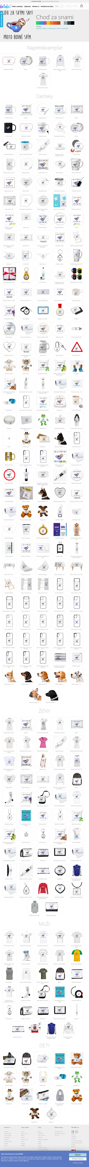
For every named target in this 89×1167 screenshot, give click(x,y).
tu (27, 1160)
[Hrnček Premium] (44, 54)
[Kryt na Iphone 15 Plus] (44, 614)
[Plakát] (78, 212)
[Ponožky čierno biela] (10, 790)
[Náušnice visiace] (27, 827)
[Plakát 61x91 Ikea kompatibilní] (10, 212)
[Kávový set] (10, 249)
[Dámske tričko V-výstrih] (44, 736)
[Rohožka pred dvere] (10, 139)
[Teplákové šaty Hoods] (36, 900)
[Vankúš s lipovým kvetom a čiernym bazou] (61, 358)
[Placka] (27, 54)
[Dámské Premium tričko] (44, 717)
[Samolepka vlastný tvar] (61, 121)
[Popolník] (10, 413)
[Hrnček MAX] (27, 249)
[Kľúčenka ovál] (44, 827)
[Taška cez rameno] (27, 845)
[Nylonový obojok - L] (52, 687)
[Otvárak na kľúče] (61, 504)
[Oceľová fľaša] (44, 267)
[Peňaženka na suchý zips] (61, 845)
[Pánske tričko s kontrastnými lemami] (10, 985)
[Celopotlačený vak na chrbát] (27, 809)
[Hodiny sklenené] (44, 212)
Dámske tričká (8, 1141)
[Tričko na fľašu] (27, 468)
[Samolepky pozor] (78, 340)
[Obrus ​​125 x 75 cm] (10, 559)
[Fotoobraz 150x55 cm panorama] (44, 230)
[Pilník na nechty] (10, 863)
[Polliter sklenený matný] (10, 157)
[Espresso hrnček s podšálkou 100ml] (61, 139)
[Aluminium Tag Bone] (61, 413)
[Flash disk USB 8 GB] (78, 322)
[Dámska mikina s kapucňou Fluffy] (61, 54)
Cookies (73, 1144)
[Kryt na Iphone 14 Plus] (78, 614)
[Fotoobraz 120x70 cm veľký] (78, 486)
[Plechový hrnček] (61, 102)
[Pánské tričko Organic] (44, 930)
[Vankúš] (27, 102)
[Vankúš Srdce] (27, 176)
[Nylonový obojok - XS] (44, 486)
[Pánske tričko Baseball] (78, 949)
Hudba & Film (24, 1139)
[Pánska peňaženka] (78, 967)
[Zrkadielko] (61, 863)
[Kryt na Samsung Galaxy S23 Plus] (27, 650)
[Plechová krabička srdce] (61, 486)
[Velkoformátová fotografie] (44, 395)
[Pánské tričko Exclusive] (61, 930)
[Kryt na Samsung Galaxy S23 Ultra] (44, 650)
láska (44, 28)
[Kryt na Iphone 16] (78, 431)
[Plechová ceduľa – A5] (27, 285)
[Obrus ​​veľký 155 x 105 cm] (78, 559)
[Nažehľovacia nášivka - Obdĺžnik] (10, 230)
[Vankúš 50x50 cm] (44, 157)
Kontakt (75, 6)
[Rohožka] (78, 303)
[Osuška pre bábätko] (44, 1052)
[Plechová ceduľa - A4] (61, 285)
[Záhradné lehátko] (10, 577)
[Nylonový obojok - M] (61, 431)
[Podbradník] (44, 1070)
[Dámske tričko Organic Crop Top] (10, 754)
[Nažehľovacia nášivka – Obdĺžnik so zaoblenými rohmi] (44, 468)
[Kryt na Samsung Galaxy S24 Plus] (61, 632)
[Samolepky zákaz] (10, 468)
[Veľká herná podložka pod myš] (44, 541)
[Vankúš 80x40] (27, 230)
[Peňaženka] (44, 845)
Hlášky (23, 1135)
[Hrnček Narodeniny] (78, 395)
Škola (39, 1131)
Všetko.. (23, 1145)
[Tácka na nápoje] (27, 486)
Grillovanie (40, 1133)
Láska (22, 1131)
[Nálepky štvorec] (27, 157)
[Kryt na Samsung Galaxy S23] (10, 650)
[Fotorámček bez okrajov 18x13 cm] (27, 413)
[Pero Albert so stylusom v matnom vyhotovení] (61, 650)
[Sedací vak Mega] (44, 559)
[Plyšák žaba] (44, 413)
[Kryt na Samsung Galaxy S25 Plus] (27, 632)
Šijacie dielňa (7, 1135)
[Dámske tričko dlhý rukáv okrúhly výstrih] (44, 882)
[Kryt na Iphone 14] (61, 614)
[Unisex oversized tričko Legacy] (10, 736)
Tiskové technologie (76, 1140)
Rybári (39, 1143)
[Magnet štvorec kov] (10, 176)
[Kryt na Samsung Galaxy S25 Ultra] (44, 450)
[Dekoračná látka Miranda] (61, 376)
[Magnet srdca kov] (10, 340)
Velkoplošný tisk (59, 1131)
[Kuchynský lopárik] (10, 486)
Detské (23, 1137)
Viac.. (5, 1145)
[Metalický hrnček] (10, 450)
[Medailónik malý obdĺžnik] (78, 882)
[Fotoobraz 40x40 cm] (78, 194)
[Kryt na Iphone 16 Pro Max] (78, 596)
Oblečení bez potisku (60, 1133)
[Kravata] (78, 1003)
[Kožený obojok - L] (61, 669)
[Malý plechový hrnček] (61, 176)
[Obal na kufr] (61, 541)
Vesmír (39, 1145)
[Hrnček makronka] (78, 285)
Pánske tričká (7, 1133)
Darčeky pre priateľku (43, 1149)
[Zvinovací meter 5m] (78, 985)
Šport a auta (24, 1133)
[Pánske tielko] (10, 967)
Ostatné (23, 1143)
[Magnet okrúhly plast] (78, 468)
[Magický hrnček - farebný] (78, 267)
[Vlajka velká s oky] (10, 194)
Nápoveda (73, 1136)
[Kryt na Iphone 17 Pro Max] (10, 596)
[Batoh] (78, 772)
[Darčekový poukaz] (61, 523)
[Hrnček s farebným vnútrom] (27, 139)
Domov (6, 1143)
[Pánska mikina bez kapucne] (69, 1022)
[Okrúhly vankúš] (61, 322)
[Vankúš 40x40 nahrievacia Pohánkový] (10, 376)
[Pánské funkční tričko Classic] (10, 949)
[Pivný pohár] (44, 340)
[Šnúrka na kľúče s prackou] (61, 468)
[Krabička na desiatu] (44, 303)
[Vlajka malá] (27, 212)
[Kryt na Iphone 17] (61, 577)
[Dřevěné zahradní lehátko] (78, 230)
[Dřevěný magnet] (78, 650)
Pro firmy (57, 1135)
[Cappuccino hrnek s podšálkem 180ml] (61, 267)
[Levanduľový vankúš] (10, 303)
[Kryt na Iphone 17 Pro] (78, 577)
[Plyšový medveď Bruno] (78, 1052)
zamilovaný (51, 28)
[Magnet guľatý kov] (61, 212)
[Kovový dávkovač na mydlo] (27, 376)
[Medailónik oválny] (10, 809)
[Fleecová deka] (61, 157)
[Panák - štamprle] (27, 523)
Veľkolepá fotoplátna (43, 1139)
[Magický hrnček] (44, 121)
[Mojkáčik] (52, 1107)
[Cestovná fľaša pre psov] (78, 413)
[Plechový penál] (27, 1088)
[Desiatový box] (10, 395)
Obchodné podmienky (76, 1142)
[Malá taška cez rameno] (44, 790)
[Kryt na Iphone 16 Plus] (44, 596)
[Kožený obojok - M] (44, 669)
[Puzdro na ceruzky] (44, 1088)
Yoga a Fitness (41, 1135)
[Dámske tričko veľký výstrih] (78, 736)
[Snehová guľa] (10, 322)
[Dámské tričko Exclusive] (27, 736)
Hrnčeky (6, 1131)
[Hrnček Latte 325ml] (78, 157)
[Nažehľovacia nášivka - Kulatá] (44, 194)
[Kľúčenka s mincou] (27, 267)
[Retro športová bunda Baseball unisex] (78, 863)
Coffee (39, 1141)
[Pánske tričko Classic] (78, 54)
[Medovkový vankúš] (44, 358)
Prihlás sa (68, 6)
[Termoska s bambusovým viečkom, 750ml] (44, 376)
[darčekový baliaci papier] (10, 267)
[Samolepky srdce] (44, 176)
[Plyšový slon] (27, 358)
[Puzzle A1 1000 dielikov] (61, 194)
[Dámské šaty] (44, 754)
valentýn (39, 28)
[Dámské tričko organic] (61, 717)
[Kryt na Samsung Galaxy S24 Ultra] (78, 632)
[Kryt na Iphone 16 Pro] (61, 596)
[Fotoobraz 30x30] (61, 230)
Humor (22, 1141)
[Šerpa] (10, 431)
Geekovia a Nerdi (42, 1147)
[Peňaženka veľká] (44, 863)
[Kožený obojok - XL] (78, 669)
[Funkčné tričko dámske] (78, 790)
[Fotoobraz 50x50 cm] (27, 541)
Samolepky (7, 1137)
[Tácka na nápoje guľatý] (44, 322)
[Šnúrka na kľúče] (44, 139)
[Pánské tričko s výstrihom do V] (44, 967)
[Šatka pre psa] (44, 249)
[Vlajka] (78, 102)
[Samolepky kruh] (44, 102)
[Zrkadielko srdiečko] (61, 882)
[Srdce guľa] (61, 395)
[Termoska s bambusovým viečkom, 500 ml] (78, 541)
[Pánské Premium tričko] (27, 930)
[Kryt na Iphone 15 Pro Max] (27, 395)
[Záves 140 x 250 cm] (27, 577)
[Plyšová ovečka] (10, 358)
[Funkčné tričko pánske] (44, 949)
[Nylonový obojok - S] (36, 687)
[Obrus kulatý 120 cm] (61, 559)
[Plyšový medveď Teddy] (27, 504)
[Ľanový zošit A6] (10, 541)
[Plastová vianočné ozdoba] (44, 523)
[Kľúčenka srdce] (61, 249)
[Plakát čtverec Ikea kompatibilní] (61, 450)
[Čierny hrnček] (10, 121)
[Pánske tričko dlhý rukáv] (27, 967)
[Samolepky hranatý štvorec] (27, 194)
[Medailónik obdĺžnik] (61, 809)
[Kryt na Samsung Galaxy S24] (44, 632)
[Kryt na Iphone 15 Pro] (27, 614)
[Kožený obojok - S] (27, 669)
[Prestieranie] (44, 431)
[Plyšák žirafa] (27, 431)
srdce (58, 28)
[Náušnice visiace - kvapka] (27, 882)
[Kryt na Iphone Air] (27, 596)
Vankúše (6, 1139)
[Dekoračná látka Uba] (10, 504)
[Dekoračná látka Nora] (27, 322)
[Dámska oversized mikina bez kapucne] (61, 772)
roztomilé (65, 28)
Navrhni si (35, 6)
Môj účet (73, 1146)
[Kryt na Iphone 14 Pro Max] (10, 632)
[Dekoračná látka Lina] (78, 450)
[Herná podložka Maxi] (44, 285)
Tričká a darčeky (17, 6)
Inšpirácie (27, 6)
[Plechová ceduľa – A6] (78, 376)
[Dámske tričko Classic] (44, 72)
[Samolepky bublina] (10, 523)
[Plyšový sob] (44, 504)
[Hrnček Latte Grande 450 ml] (78, 249)
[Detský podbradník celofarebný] (61, 1088)
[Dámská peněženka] (52, 900)
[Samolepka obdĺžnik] (10, 54)
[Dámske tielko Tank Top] (78, 754)
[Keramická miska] (78, 504)
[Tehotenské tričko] (78, 827)
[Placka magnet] (78, 139)
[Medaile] (61, 303)
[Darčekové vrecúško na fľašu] (78, 523)
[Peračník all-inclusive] (10, 1052)
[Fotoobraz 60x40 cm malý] (10, 285)
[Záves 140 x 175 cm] (44, 577)
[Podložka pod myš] (78, 176)
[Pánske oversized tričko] (61, 754)
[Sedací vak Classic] (27, 559)
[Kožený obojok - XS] (10, 669)
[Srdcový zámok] (61, 340)
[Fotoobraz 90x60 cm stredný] (27, 340)
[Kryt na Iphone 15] (10, 614)
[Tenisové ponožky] (27, 949)
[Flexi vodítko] (27, 303)
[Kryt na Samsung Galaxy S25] (27, 450)
